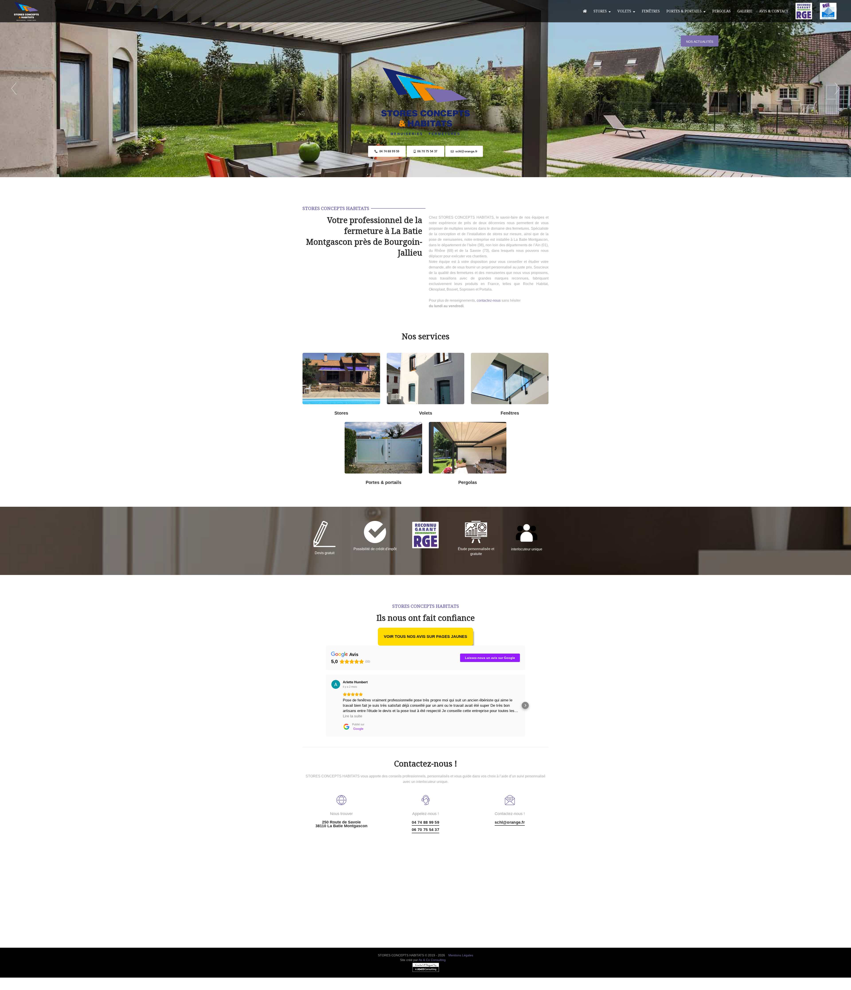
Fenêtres (651, 11)
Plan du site (425, 987)
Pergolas (721, 11)
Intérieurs (321, 410)
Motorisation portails (363, 479)
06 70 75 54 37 (426, 151)
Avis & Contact (773, 11)
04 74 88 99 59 (388, 151)
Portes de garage (403, 427)
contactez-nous (489, 300)
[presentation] (14, 89)
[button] (325, 705)
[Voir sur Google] (335, 684)
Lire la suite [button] (352, 716)
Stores (601, 11)
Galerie (744, 11)
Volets (625, 11)
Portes (382, 454)
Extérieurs (361, 410)
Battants (445, 410)
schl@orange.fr (465, 151)
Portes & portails (684, 11)
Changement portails (403, 479)
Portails (363, 427)
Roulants (406, 410)
